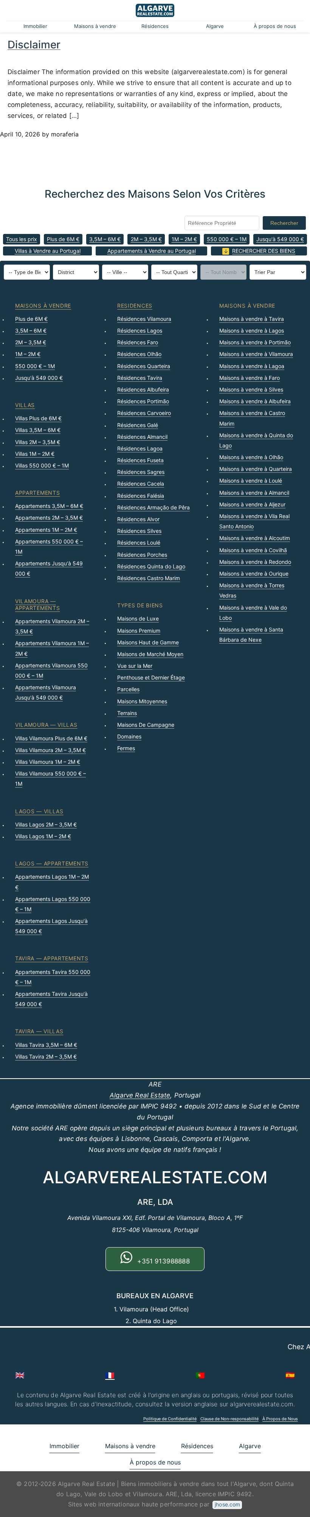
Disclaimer (34, 44)
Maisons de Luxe (138, 618)
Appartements (37, 492)
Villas (25, 405)
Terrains (127, 713)
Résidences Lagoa (140, 448)
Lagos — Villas (39, 811)
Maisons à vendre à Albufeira (255, 401)
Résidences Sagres (140, 472)
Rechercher (284, 223)
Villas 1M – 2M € (34, 453)
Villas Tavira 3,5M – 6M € (46, 1045)
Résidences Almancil (142, 436)
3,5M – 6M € (105, 239)
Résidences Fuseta (140, 460)
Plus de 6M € (63, 239)
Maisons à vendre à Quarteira (255, 469)
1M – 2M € (184, 239)
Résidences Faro (137, 342)
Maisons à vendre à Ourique (253, 573)
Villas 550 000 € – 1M (42, 465)
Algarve (215, 26)
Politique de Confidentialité (170, 1418)
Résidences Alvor (138, 519)
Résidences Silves (139, 531)
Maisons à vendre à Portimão (255, 342)
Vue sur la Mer (134, 666)
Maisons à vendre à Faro (249, 378)
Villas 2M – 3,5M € (37, 442)
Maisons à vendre (95, 26)
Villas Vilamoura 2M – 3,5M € (50, 750)
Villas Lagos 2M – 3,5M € (46, 824)
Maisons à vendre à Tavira (251, 319)
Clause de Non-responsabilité (229, 1418)
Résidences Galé (137, 425)
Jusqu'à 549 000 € (280, 239)
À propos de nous (275, 26)
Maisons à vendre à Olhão (251, 457)
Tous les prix (21, 239)
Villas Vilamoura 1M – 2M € (47, 761)
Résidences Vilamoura (144, 319)
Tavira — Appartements (51, 958)
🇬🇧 (20, 1375)
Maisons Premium (138, 630)
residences (134, 305)
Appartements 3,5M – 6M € (49, 506)
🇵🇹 (200, 1375)
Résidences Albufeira (143, 389)
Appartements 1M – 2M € (46, 529)
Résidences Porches (142, 554)
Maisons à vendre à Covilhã (253, 550)
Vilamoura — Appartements (37, 604)
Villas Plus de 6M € (38, 418)
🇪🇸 (290, 1375)
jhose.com (227, 1504)
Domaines (129, 736)
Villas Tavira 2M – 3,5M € (46, 1056)
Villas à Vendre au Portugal (48, 251)
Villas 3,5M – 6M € (37, 430)
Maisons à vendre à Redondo (255, 562)
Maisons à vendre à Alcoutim (254, 538)
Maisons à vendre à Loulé (250, 480)
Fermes (126, 748)
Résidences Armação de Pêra (153, 507)
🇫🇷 (110, 1375)
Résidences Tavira (139, 378)
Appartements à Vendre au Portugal (151, 251)
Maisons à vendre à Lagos (251, 330)
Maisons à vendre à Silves (251, 389)
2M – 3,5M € (146, 239)
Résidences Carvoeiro (144, 413)
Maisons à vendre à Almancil (254, 492)
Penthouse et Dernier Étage (151, 677)
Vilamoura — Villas (46, 724)
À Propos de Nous (280, 1418)
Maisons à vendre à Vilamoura (256, 354)
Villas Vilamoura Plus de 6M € (51, 738)
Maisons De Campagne (145, 724)
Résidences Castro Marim (148, 578)
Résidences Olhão (139, 354)
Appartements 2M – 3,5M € (49, 517)
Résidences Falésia (140, 495)
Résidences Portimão (143, 401)
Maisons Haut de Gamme (148, 642)
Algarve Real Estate (140, 1095)
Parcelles (128, 689)
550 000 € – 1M (226, 239)
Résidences (155, 26)
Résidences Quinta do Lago (151, 566)
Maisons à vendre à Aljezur (252, 504)
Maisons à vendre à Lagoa (251, 366)
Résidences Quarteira (143, 366)
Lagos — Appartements (51, 863)
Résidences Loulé (138, 542)
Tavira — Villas (39, 1031)
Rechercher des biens (263, 251)
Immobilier (35, 26)
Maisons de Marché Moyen (150, 654)
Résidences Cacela (140, 483)
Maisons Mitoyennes (142, 701)
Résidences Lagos (139, 330)
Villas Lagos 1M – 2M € (43, 836)
